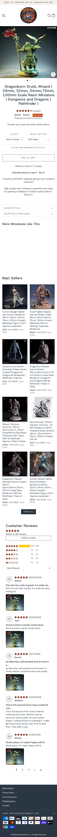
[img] (21, 577)
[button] (23, 111)
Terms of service (9, 797)
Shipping (18, 118)
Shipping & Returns (17, 213)
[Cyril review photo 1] (15, 639)
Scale (14, 134)
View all (28, 512)
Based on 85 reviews (16, 534)
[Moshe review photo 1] (15, 756)
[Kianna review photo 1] (15, 602)
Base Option (38, 134)
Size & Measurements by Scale (29, 148)
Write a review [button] (28, 538)
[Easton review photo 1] (15, 682)
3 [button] (28, 769)
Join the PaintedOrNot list (20, 813)
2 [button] (22, 769)
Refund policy (8, 788)
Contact (6, 805)
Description (12, 208)
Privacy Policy (8, 792)
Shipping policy (8, 801)
